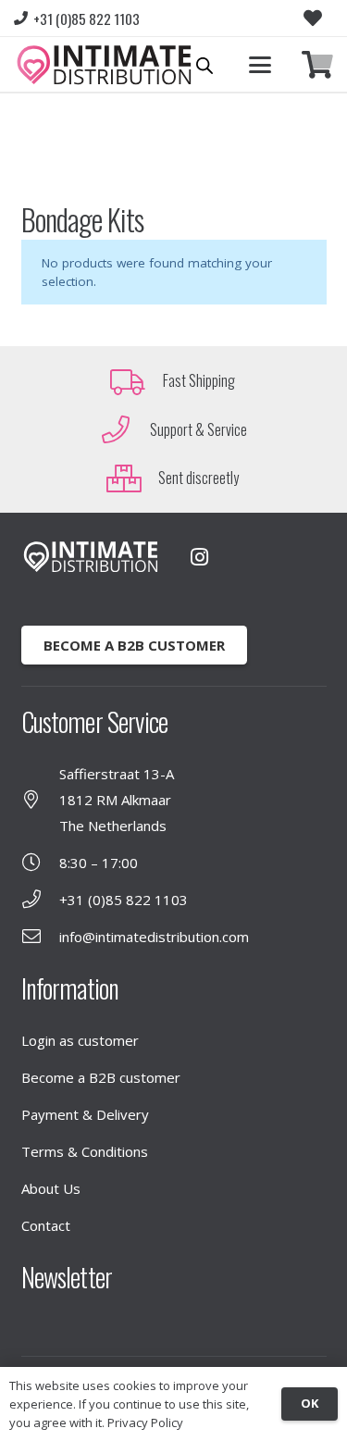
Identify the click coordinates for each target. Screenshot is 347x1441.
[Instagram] (200, 557)
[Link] (317, 65)
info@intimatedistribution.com (154, 936)
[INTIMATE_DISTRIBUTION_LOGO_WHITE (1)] (90, 557)
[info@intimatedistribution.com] (40, 936)
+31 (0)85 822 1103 (123, 899)
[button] (260, 65)
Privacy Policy (145, 1422)
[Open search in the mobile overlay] (204, 65)
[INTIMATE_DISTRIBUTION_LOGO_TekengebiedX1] (104, 65)
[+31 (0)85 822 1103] (40, 899)
